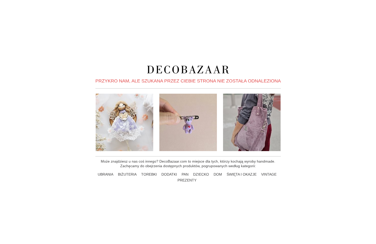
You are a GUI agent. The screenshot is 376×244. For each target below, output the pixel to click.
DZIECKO (201, 174)
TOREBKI (149, 174)
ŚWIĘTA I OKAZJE (242, 174)
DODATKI (169, 174)
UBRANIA (105, 174)
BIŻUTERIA (127, 174)
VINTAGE (269, 174)
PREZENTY (187, 180)
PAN (185, 174)
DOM (218, 174)
